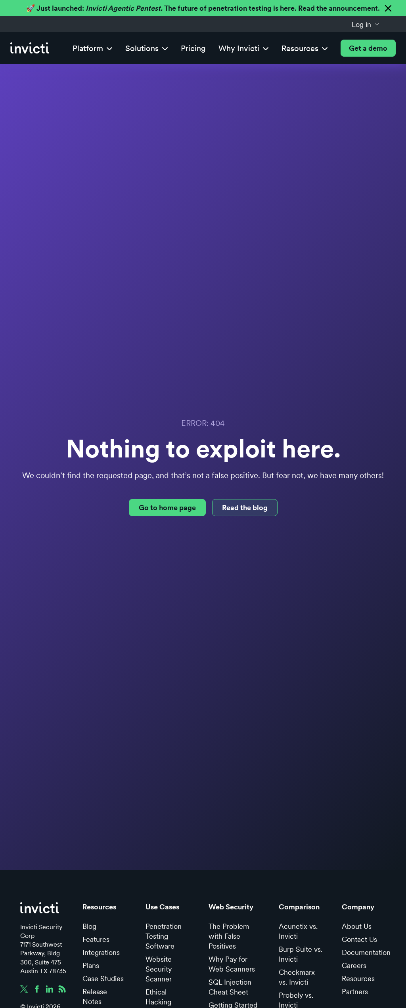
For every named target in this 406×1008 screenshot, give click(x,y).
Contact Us (359, 939)
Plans (90, 965)
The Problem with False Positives (229, 936)
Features (95, 939)
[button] (365, 24)
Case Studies (103, 978)
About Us (357, 926)
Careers (354, 965)
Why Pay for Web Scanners (232, 964)
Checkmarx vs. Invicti (297, 977)
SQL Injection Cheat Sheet (230, 987)
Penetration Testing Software (164, 936)
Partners (355, 991)
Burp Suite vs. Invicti (300, 954)
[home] (29, 48)
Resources (358, 978)
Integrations (101, 952)
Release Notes (94, 996)
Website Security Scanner (159, 969)
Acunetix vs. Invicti (298, 931)
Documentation (366, 952)
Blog (89, 926)
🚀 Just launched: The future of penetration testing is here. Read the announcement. (203, 8)
